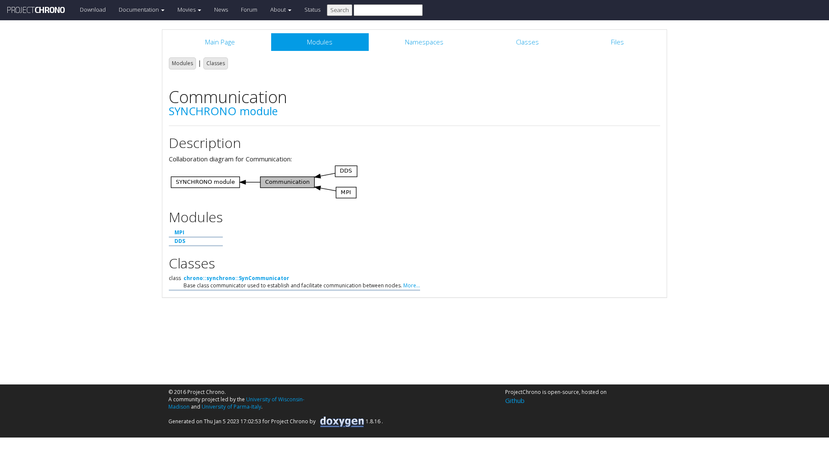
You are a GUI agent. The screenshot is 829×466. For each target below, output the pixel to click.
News (221, 9)
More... (411, 285)
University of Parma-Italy (231, 406)
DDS (179, 241)
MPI (179, 232)
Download (93, 9)
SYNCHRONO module (223, 111)
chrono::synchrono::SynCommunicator (236, 278)
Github (515, 400)
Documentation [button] (139, 9)
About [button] (278, 9)
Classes (215, 63)
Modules (182, 63)
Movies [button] (187, 9)
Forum (249, 9)
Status (312, 9)
